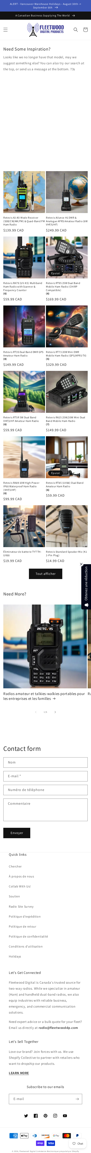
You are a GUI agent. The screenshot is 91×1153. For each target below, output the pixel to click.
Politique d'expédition (25, 916)
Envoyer (17, 833)
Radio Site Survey (21, 906)
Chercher (15, 866)
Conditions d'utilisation (26, 946)
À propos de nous (21, 876)
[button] (5, 30)
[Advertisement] (45, 120)
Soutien (14, 896)
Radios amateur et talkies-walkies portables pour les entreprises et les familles (44, 696)
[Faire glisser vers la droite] (55, 712)
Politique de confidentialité (28, 936)
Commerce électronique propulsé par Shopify (57, 1151)
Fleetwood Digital (27, 1151)
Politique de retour (22, 926)
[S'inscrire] (77, 1099)
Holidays (15, 956)
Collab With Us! (20, 886)
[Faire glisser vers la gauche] (36, 712)
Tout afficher (46, 574)
